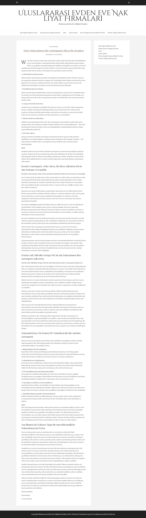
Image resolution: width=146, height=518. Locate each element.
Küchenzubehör (27, 492)
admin (60, 54)
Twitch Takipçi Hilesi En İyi (116, 33)
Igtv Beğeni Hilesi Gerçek (28, 33)
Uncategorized (53, 46)
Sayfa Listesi (73, 33)
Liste (64, 33)
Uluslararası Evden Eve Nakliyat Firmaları (73, 16)
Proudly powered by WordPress (104, 514)
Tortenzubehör (26, 499)
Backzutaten (25, 495)
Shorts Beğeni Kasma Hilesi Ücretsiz (92, 33)
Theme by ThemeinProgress (82, 514)
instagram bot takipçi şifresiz (50, 33)
